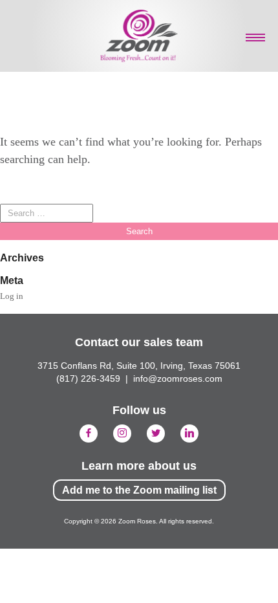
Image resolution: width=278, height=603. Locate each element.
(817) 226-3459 (88, 378)
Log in (11, 296)
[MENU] (255, 37)
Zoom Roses (139, 36)
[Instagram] (122, 433)
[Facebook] (89, 433)
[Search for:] (46, 213)
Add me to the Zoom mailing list (139, 490)
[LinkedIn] (189, 433)
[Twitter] (156, 433)
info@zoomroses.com (177, 378)
